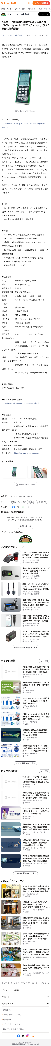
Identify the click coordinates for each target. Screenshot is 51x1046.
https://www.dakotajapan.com (26, 453)
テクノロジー (17, 496)
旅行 (23, 9)
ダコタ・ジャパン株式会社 (13, 35)
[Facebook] (13, 507)
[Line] (23, 507)
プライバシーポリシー (12, 1024)
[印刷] (28, 507)
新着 (3, 9)
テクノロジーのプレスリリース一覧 (24, 983)
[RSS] (32, 1036)
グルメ (17, 9)
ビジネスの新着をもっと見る (25, 873)
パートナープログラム (12, 1015)
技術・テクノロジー (19, 502)
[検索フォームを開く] (29, 3)
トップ (4, 983)
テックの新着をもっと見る (25, 763)
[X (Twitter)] (18, 507)
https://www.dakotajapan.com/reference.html (20, 403)
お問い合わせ (25, 526)
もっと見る (44, 661)
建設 (32, 502)
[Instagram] (27, 1036)
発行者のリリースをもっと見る (25, 648)
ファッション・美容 (34, 9)
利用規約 (6, 1019)
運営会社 (6, 1010)
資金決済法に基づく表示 (13, 1029)
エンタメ (10, 9)
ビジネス (29, 496)
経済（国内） (42, 502)
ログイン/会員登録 (41, 3)
